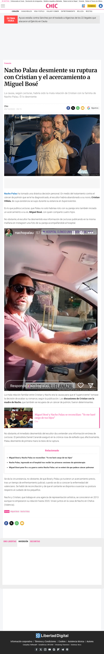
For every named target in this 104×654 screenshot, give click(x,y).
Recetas (89, 11)
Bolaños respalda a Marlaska (53, 1)
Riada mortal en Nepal (70, 1)
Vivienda (81, 1)
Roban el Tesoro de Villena (93, 1)
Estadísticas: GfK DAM (46, 645)
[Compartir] (68, 108)
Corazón (15, 11)
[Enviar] (78, 108)
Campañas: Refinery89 (30, 645)
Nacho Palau (25, 511)
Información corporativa (21, 641)
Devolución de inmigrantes (33, 1)
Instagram (45, 649)
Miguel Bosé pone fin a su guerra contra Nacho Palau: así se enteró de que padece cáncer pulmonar (51, 467)
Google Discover (54, 649)
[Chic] (52, 6)
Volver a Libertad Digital (83, 6)
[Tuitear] (73, 108)
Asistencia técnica (76, 641)
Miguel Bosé (14, 511)
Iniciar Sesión (101, 6)
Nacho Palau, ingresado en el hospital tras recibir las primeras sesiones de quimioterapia (47, 462)
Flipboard (58, 649)
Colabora (91, 6)
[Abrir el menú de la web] (23, 5)
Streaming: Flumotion (62, 645)
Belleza (80, 11)
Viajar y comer (53, 11)
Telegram (63, 649)
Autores (90, 641)
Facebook (36, 649)
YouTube (49, 649)
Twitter (41, 649)
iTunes (67, 649)
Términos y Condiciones (45, 641)
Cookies (62, 641)
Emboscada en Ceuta (17, 1)
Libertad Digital (52, 635)
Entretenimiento (68, 11)
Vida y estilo (39, 11)
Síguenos (94, 108)
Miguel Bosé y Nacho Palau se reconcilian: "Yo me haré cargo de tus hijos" (41, 458)
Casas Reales (26, 11)
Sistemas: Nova (76, 645)
